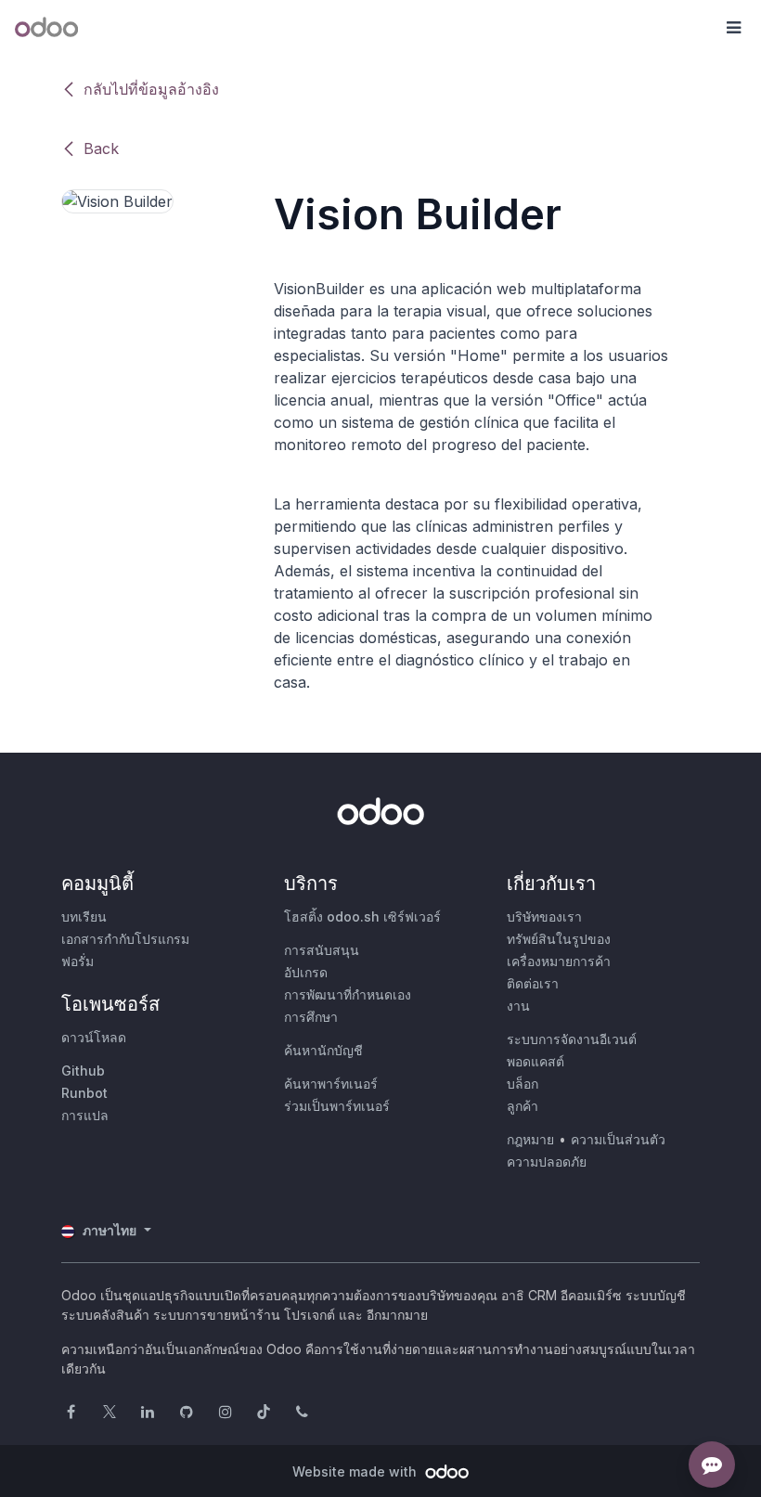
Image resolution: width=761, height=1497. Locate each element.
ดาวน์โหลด (93, 1037)
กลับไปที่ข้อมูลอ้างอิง (151, 89)
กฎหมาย (530, 1139)
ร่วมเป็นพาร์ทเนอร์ (337, 1106)
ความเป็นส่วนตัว (618, 1139)
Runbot (84, 1093)
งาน (518, 1005)
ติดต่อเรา (533, 983)
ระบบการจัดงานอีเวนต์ (572, 1039)
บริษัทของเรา (544, 916)
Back (101, 148)
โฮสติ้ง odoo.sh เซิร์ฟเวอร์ (362, 916)
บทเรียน (84, 916)
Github (83, 1070)
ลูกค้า (522, 1106)
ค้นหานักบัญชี (323, 1050)
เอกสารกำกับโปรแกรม (125, 939)
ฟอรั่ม (77, 961)
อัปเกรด (306, 972)
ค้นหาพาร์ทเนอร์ (331, 1083)
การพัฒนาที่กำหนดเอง (347, 994)
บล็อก (522, 1083)
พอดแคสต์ (535, 1061)
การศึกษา (311, 1017)
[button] (733, 28)
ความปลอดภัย (547, 1161)
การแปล (85, 1115)
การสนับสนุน (321, 950)
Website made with (356, 1471)
